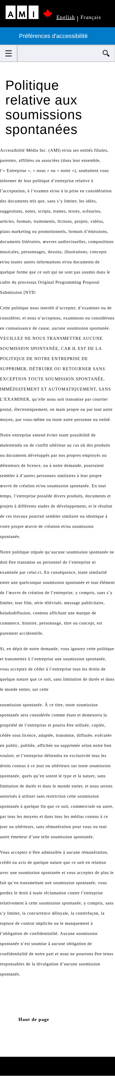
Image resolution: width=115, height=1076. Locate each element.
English (65, 17)
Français (90, 17)
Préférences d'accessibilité (54, 36)
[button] (8, 53)
